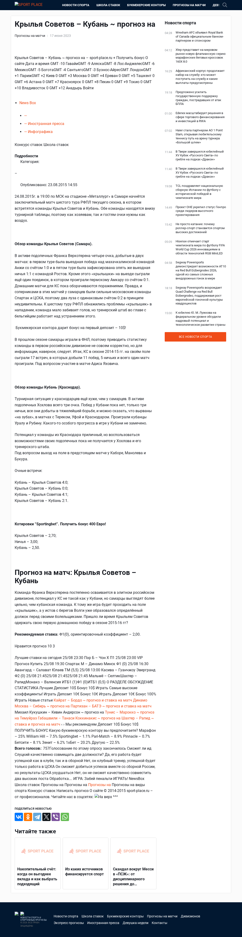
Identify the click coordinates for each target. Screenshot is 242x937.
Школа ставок (108, 5)
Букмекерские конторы (146, 5)
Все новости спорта (195, 336)
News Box (27, 103)
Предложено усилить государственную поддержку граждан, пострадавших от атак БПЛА (198, 98)
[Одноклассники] (28, 817)
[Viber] (56, 817)
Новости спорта (75, 5)
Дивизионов (190, 916)
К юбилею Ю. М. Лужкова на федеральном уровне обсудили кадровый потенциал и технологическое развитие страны (200, 318)
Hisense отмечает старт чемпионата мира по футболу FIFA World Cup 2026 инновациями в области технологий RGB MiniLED (200, 247)
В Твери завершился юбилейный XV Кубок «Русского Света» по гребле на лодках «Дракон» (200, 155)
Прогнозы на (100, 785)
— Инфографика (38, 131)
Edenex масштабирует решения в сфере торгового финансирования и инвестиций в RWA (200, 117)
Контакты (159, 923)
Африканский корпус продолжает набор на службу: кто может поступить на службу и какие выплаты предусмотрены (200, 77)
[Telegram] (37, 817)
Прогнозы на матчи (189, 5)
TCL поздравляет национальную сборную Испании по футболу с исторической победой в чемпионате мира (199, 192)
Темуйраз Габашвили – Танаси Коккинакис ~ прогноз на (70, 718)
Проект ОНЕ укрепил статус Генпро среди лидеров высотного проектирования (201, 211)
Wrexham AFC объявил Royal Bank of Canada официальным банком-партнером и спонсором (200, 36)
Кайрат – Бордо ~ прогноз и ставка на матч (93, 700)
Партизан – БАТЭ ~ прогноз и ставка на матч (111, 706)
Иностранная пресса (103, 923)
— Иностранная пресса (44, 123)
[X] (46, 817)
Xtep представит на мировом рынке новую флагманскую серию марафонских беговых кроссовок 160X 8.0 (201, 56)
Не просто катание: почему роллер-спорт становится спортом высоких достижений (200, 228)
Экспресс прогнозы (69, 923)
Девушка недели (135, 923)
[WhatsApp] (65, 817)
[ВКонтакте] (19, 817)
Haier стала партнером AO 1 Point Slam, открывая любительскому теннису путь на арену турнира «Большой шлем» (199, 136)
